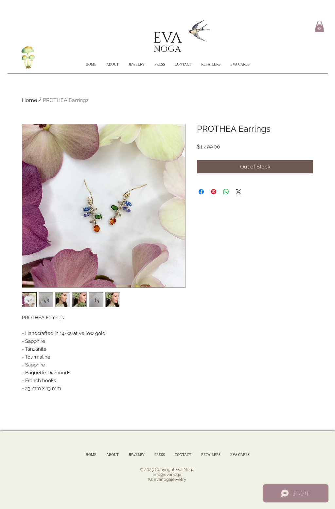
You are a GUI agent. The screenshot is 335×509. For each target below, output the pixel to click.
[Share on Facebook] (201, 192)
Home (29, 100)
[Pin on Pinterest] (214, 192)
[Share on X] (238, 192)
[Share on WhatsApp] (226, 192)
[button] (319, 26)
